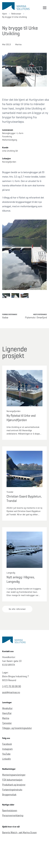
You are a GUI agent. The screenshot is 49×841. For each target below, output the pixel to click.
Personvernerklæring (12, 815)
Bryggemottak (9, 794)
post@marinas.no (11, 692)
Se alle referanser (17, 609)
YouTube (6, 753)
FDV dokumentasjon (12, 779)
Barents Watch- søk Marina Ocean (19, 832)
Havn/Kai (6, 713)
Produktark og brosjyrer (13, 784)
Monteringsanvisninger (13, 774)
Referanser (16, 13)
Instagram (7, 748)
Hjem (4, 13)
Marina (5, 718)
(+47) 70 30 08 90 (11, 686)
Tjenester (7, 723)
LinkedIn (6, 758)
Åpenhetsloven (9, 810)
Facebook (7, 744)
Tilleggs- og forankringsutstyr (17, 728)
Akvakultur (7, 708)
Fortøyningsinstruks (12, 789)
